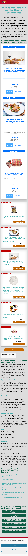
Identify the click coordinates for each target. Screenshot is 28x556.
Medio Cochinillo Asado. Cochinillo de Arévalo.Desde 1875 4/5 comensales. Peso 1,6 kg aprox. (14, 263)
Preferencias (14, 552)
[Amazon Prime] (23, 341)
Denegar (14, 549)
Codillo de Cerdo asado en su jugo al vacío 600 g (13, 217)
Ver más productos (14, 349)
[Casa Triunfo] (4, 2)
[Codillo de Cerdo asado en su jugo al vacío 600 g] (14, 209)
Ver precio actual (19, 222)
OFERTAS (9, 91)
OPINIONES (18, 91)
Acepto (14, 545)
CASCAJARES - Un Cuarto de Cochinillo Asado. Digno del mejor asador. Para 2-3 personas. (13, 316)
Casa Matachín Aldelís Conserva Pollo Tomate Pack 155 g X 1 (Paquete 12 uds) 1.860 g (13, 338)
